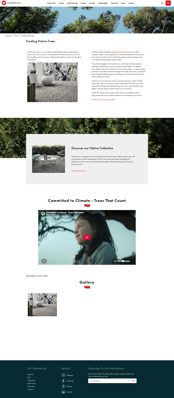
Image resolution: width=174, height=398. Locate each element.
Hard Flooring (72, 3)
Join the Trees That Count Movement (103, 100)
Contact (131, 3)
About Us (30, 374)
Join (133, 381)
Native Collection (124, 52)
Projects (92, 3)
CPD (28, 377)
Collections (31, 380)
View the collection (78, 171)
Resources (8, 36)
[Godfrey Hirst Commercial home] (11, 3)
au (162, 3)
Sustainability (103, 3)
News (123, 3)
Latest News (31, 383)
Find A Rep (31, 386)
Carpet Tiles (51, 3)
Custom (83, 3)
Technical (114, 3)
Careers (30, 389)
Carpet (61, 3)
